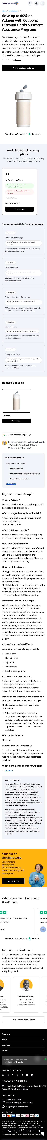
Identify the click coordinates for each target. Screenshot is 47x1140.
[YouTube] (27, 1075)
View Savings (16, 421)
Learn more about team (23, 1019)
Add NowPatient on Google (16, 435)
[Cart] (30, 3)
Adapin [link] (23, 11)
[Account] (36, 3)
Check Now (19, 209)
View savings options (23, 68)
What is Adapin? (16, 468)
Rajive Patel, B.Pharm (28, 445)
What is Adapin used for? (19, 479)
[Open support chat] (42, 1134)
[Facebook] (12, 1075)
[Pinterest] (17, 1075)
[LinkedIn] (32, 1075)
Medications (13, 11)
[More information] (30, 435)
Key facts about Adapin (15, 463)
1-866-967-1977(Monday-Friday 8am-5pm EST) (19, 1101)
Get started (13, 880)
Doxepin (9, 770)
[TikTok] (22, 1075)
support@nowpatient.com (17, 1106)
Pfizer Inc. (18, 60)
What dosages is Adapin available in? (24, 474)
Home (4, 11)
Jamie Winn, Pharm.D (36, 442)
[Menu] (42, 3)
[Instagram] (8, 1075)
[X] (3, 1075)
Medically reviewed (16, 442)
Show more (11, 483)
